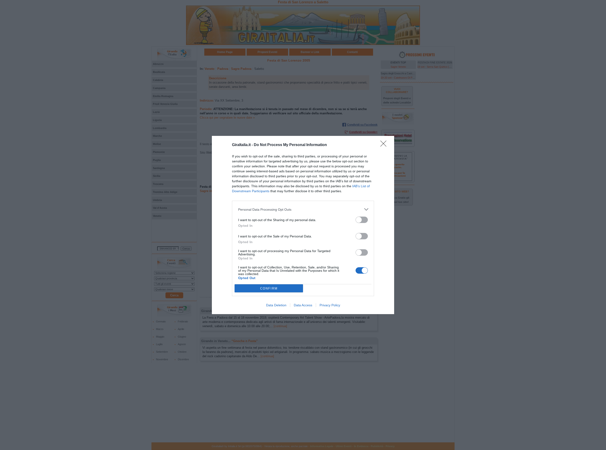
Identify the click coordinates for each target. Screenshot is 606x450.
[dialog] (303, 225)
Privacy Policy (330, 305)
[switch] (362, 220)
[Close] (384, 145)
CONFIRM (269, 288)
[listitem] (303, 209)
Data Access (303, 305)
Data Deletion (276, 305)
